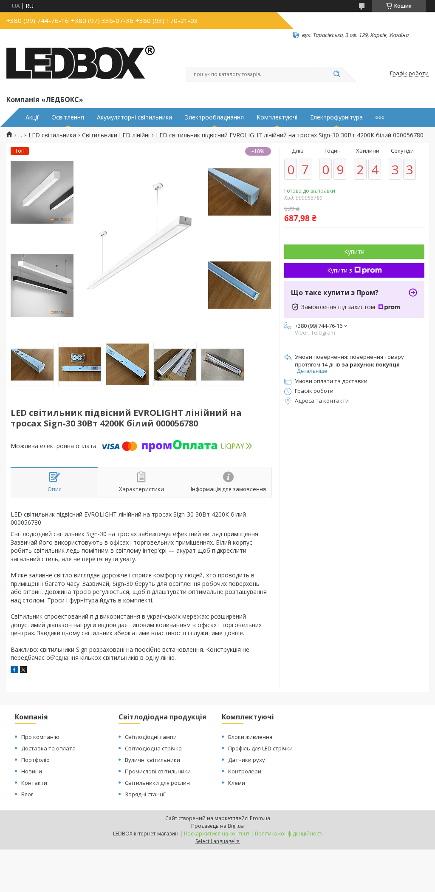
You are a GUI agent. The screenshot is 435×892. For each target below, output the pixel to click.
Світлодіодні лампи (151, 737)
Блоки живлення (250, 737)
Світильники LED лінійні (116, 135)
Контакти (34, 783)
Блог (27, 794)
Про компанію (40, 737)
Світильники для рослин (157, 783)
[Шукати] (336, 74)
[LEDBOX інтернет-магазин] (80, 66)
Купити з (339, 270)
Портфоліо (35, 760)
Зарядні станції (145, 794)
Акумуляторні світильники (134, 117)
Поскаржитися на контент (216, 833)
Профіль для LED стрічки (260, 748)
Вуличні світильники (152, 760)
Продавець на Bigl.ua (217, 826)
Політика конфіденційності (288, 833)
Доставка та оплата (48, 748)
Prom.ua (260, 818)
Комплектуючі (277, 117)
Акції (32, 117)
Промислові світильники (158, 771)
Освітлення (67, 117)
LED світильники (52, 135)
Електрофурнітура (336, 117)
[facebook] (14, 671)
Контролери (244, 771)
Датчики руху (246, 760)
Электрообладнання (214, 117)
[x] (23, 671)
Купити (354, 251)
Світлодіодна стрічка (153, 748)
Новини (31, 771)
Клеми (236, 783)
